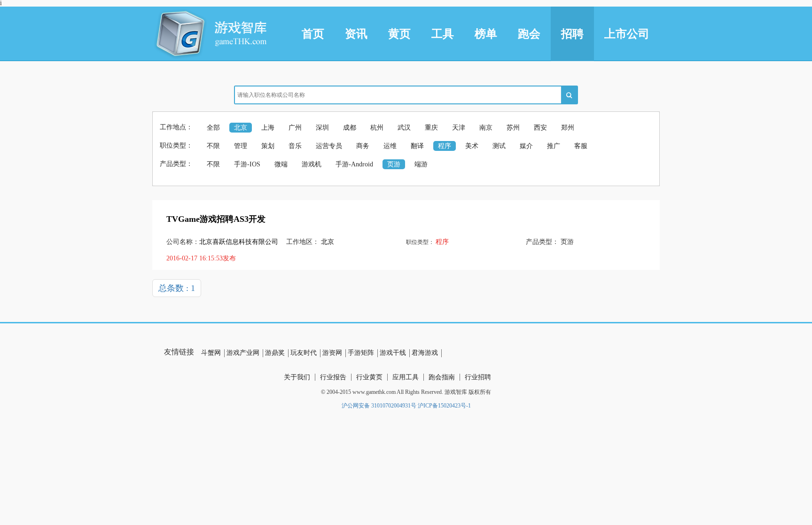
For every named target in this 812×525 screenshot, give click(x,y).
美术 (471, 145)
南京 (485, 127)
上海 (267, 127)
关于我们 (297, 377)
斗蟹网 (211, 352)
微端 (281, 164)
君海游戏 (425, 352)
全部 (213, 127)
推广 (553, 145)
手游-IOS (247, 164)
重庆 (431, 127)
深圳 (322, 127)
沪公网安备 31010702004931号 (379, 405)
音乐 (295, 145)
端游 (421, 164)
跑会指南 (442, 377)
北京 (240, 127)
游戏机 (311, 164)
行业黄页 (369, 377)
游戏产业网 (242, 352)
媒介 (526, 145)
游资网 (332, 352)
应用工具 (405, 377)
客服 (580, 145)
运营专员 (329, 145)
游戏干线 (393, 352)
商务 (362, 145)
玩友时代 (303, 352)
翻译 (417, 145)
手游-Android (354, 164)
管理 (240, 145)
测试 (499, 145)
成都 (349, 127)
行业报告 (333, 377)
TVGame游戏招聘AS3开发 (215, 219)
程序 (444, 145)
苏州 (513, 127)
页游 (393, 164)
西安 (540, 127)
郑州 (567, 127)
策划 (267, 145)
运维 (390, 145)
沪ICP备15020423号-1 (444, 405)
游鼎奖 (275, 352)
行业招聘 (478, 377)
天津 (458, 127)
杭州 (376, 127)
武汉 (404, 127)
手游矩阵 (361, 352)
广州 (295, 127)
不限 (213, 145)
